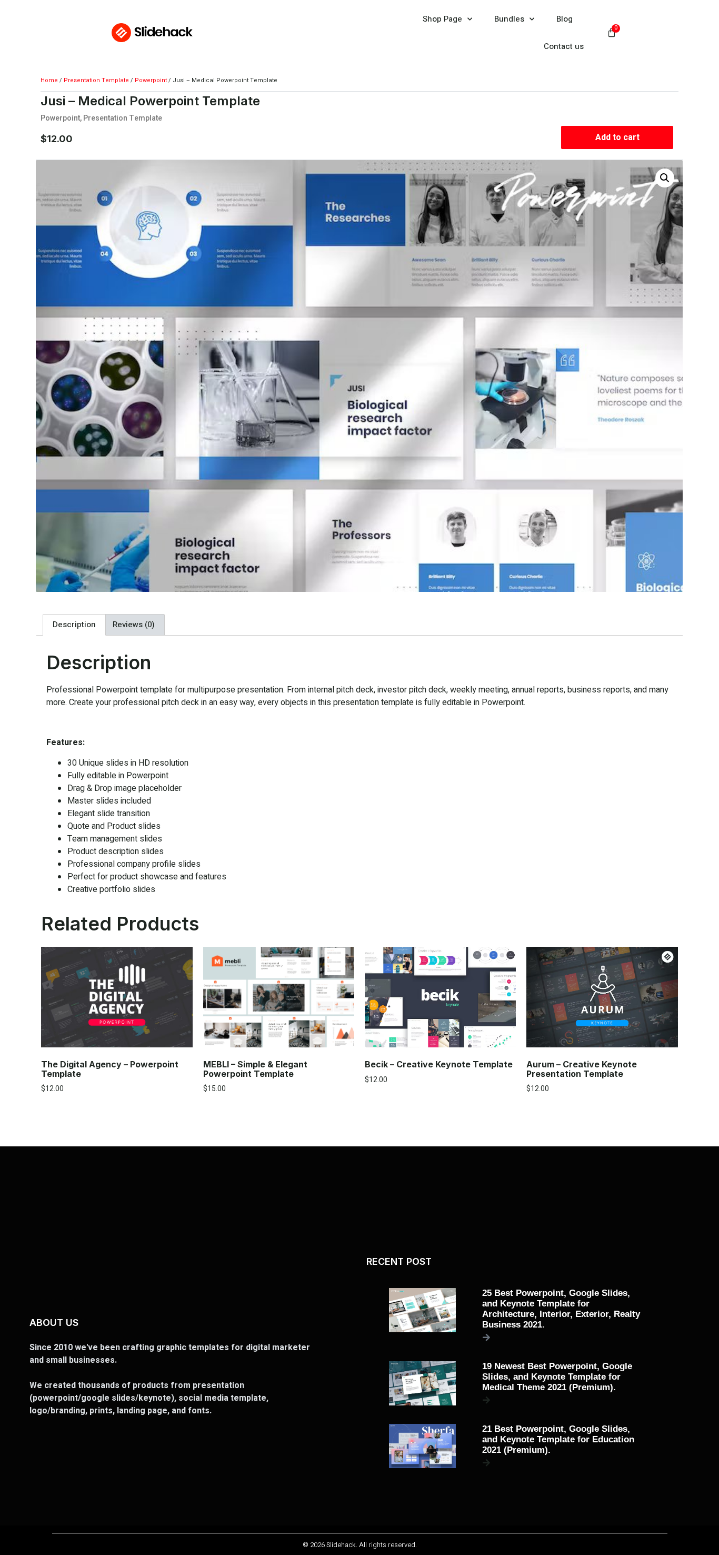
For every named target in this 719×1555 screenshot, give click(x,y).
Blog (564, 19)
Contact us (564, 46)
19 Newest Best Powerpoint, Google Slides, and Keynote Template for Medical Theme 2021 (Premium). (557, 1376)
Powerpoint (151, 80)
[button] (665, 178)
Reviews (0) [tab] (134, 624)
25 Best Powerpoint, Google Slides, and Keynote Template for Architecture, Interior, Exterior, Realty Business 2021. (561, 1309)
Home (49, 80)
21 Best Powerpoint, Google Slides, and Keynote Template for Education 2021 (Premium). (558, 1439)
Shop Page (442, 19)
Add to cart (617, 137)
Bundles (509, 19)
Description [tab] (74, 624)
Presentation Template (96, 80)
